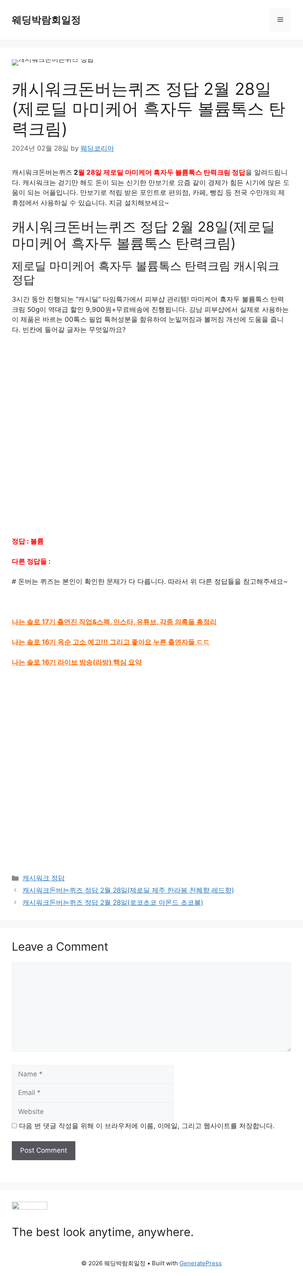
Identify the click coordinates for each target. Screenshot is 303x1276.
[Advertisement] (151, 440)
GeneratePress (201, 1263)
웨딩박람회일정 (46, 20)
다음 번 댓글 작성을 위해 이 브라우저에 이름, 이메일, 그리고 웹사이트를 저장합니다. (147, 1126)
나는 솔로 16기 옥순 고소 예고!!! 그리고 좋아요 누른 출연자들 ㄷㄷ (111, 642)
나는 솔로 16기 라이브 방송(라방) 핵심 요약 (77, 662)
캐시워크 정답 (43, 878)
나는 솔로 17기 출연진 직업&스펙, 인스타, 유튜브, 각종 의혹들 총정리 (114, 622)
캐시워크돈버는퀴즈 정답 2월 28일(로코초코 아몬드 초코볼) (112, 902)
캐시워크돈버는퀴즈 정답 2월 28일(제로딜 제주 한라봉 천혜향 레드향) (128, 890)
